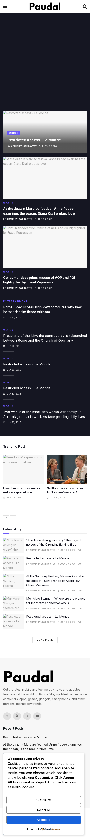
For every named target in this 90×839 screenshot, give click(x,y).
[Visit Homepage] (45, 6)
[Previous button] (6, 518)
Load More (45, 639)
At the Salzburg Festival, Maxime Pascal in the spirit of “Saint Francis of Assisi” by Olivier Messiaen (55, 580)
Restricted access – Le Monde (34, 140)
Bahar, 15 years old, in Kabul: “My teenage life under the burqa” (63, 492)
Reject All (43, 810)
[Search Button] (85, 6)
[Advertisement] (45, 64)
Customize (43, 800)
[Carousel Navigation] (45, 518)
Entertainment (15, 301)
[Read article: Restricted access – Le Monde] (13, 563)
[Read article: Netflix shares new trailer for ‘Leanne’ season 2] (23, 469)
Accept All (44, 819)
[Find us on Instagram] (27, 716)
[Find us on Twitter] (17, 716)
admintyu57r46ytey (24, 146)
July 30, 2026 (49, 146)
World (14, 133)
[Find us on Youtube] (37, 716)
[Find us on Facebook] (7, 716)
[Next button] (13, 518)
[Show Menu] (5, 6)
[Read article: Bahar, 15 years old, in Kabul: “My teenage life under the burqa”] (67, 469)
